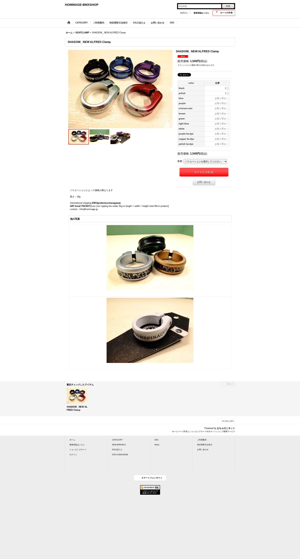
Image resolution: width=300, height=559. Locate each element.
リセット (229, 384)
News (157, 445)
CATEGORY (117, 440)
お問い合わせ (204, 182)
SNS (156, 440)
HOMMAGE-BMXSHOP (81, 4)
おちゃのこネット (226, 428)
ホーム (72, 440)
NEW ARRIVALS (119, 445)
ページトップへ (228, 421)
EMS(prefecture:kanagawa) (106, 203)
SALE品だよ (117, 449)
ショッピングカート (78, 449)
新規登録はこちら (201, 13)
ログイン (184, 13)
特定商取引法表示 (204, 445)
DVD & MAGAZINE (120, 454)
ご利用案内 (202, 440)
